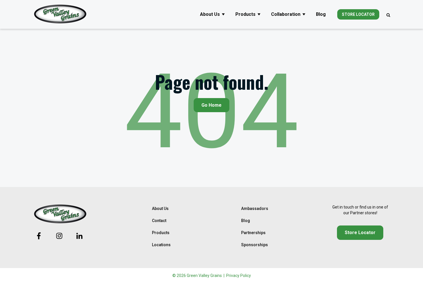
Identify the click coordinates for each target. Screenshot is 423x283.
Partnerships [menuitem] (253, 232)
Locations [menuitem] (161, 244)
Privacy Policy (238, 275)
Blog (321, 14)
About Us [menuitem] (160, 208)
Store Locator (358, 14)
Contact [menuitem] (159, 220)
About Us (210, 14)
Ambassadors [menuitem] (254, 208)
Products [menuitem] (160, 232)
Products (245, 14)
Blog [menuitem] (245, 220)
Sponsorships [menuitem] (254, 244)
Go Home (211, 105)
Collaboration (285, 14)
